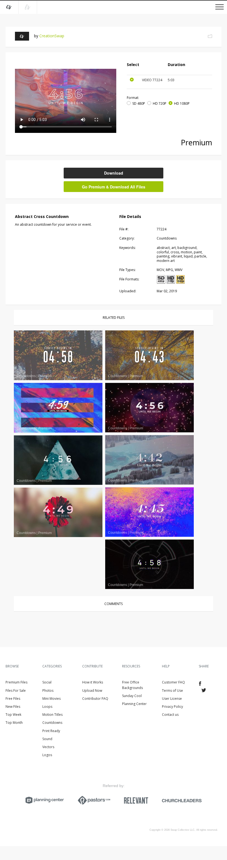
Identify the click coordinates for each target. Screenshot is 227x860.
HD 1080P (182, 103)
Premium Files (16, 682)
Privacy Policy (172, 706)
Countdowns (52, 722)
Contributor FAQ (95, 698)
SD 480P (138, 103)
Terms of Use (172, 690)
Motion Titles (52, 714)
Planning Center (134, 703)
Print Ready (51, 730)
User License (172, 698)
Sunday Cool (132, 695)
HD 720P (159, 103)
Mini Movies (51, 698)
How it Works (92, 682)
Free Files (13, 698)
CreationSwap (51, 35)
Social (46, 682)
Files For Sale (16, 690)
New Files (13, 706)
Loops (47, 706)
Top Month (14, 722)
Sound (47, 739)
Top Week (13, 714)
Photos (47, 690)
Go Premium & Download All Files (113, 187)
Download (113, 173)
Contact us (170, 714)
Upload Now (92, 690)
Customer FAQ (173, 682)
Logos (47, 755)
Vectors (48, 747)
